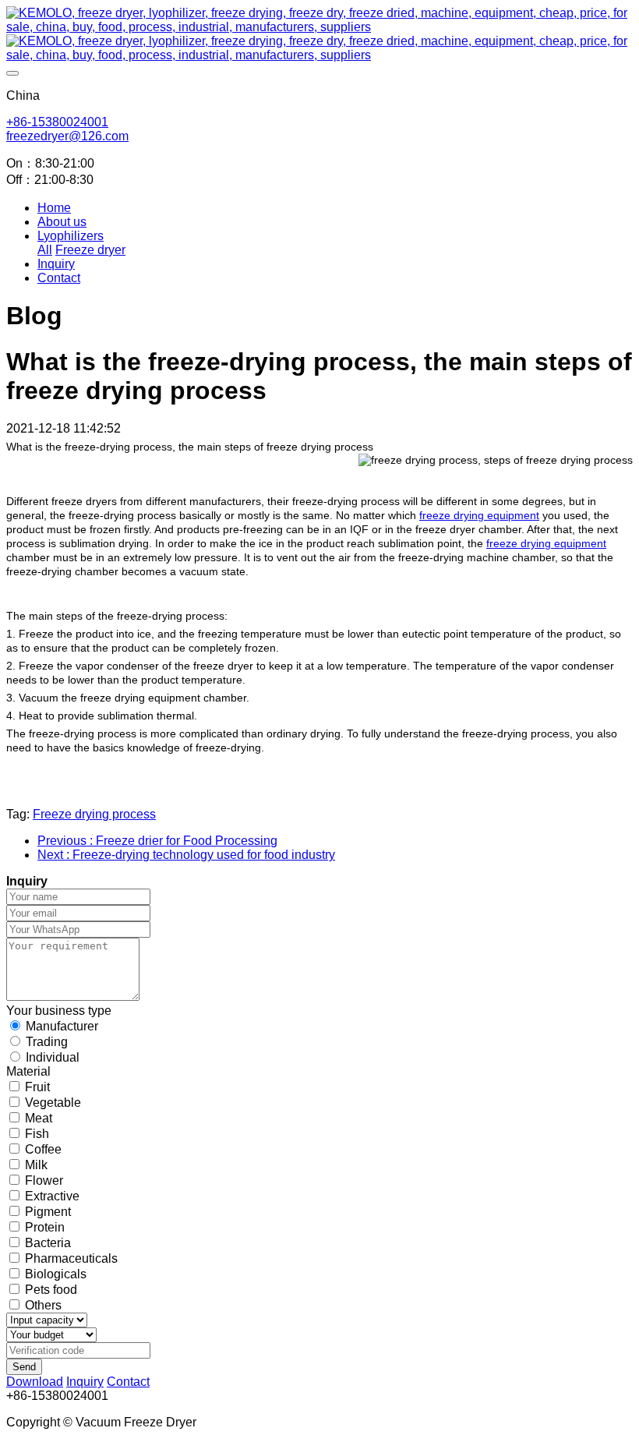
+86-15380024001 (57, 122)
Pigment (48, 1211)
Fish (37, 1133)
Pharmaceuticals (71, 1258)
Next (186, 854)
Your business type (58, 1010)
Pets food (51, 1289)
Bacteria (48, 1242)
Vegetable (53, 1102)
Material (28, 1071)
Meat (38, 1118)
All (44, 249)
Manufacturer (62, 1026)
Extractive (52, 1196)
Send (24, 1367)
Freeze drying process (94, 814)
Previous (157, 840)
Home (54, 207)
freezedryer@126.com (67, 136)
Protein (45, 1227)
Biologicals (55, 1274)
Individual (52, 1057)
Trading (47, 1041)
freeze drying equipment (479, 515)
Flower (44, 1180)
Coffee (43, 1149)
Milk (36, 1165)
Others (43, 1305)
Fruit (37, 1087)
